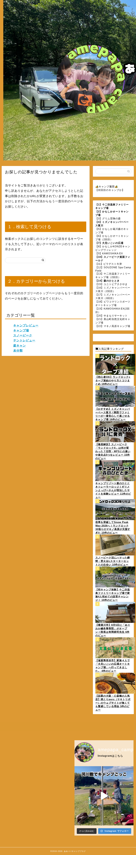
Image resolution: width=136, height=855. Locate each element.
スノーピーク (22, 335)
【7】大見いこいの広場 (109, 242)
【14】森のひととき (107, 280)
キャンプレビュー (25, 325)
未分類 (18, 350)
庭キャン (19, 345)
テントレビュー (24, 340)
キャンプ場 (21, 330)
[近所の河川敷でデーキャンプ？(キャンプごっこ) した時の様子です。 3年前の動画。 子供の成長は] (104, 795)
